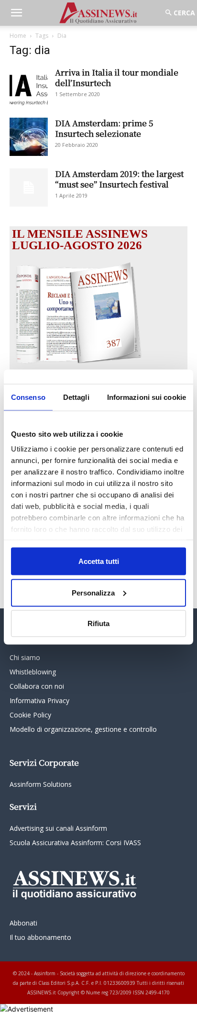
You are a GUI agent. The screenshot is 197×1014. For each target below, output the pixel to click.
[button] (16, 13)
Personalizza (93, 592)
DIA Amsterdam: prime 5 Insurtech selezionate (104, 128)
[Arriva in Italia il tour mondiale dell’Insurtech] (29, 86)
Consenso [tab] (28, 397)
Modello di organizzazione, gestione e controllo (83, 729)
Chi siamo (25, 657)
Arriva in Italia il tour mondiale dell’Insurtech (116, 77)
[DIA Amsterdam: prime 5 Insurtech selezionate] (29, 137)
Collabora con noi (37, 686)
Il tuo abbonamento (40, 937)
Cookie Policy (30, 714)
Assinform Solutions (41, 784)
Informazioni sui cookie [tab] (146, 397)
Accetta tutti (98, 561)
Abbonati (23, 922)
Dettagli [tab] (76, 397)
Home (18, 36)
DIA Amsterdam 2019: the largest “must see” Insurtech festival (119, 178)
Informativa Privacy (39, 700)
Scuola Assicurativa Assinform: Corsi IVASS (75, 842)
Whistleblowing (33, 671)
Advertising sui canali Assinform (58, 828)
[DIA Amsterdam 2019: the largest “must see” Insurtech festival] (29, 187)
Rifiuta (98, 623)
